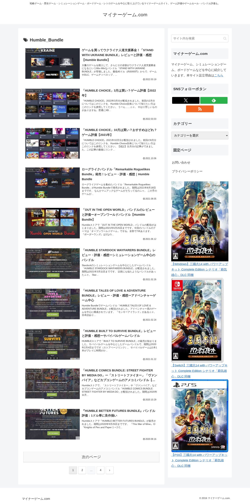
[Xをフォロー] (185, 100)
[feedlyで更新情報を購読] (214, 100)
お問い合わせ (181, 162)
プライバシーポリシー (187, 171)
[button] (225, 38)
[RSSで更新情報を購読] (199, 108)
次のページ (91, 457)
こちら (218, 75)
